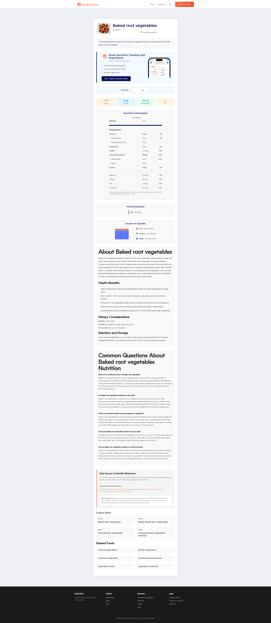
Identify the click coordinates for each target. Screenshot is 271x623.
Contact (172, 604)
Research (162, 4)
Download (110, 598)
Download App (184, 4)
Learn (140, 604)
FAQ (139, 607)
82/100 (154, 32)
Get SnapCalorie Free (116, 78)
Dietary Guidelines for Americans (121, 491)
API (170, 4)
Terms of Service (176, 601)
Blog (152, 4)
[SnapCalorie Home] (88, 4)
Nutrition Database (145, 598)
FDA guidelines (125, 489)
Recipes (141, 601)
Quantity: (125, 90)
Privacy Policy (174, 598)
